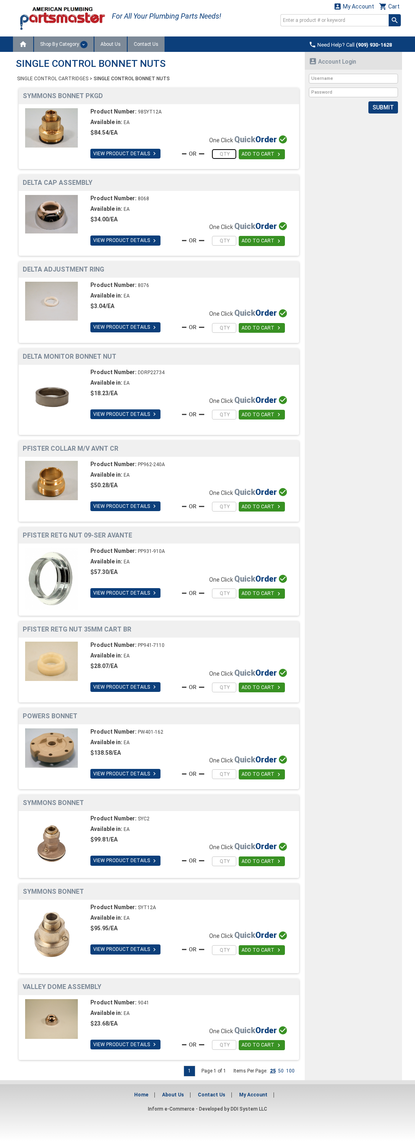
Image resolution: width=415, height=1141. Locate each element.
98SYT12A (150, 112)
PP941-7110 (151, 645)
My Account (354, 6)
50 (281, 1071)
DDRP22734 (151, 372)
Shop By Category (60, 44)
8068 (143, 198)
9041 (143, 1003)
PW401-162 (150, 732)
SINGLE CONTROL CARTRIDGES (52, 78)
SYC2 (144, 819)
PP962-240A (151, 464)
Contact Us (146, 44)
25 (273, 1071)
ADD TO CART (262, 154)
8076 (143, 285)
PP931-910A (151, 551)
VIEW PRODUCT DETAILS (125, 153)
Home (141, 1095)
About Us (111, 44)
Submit (383, 107)
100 (290, 1071)
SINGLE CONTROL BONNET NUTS (132, 78)
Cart (389, 6)
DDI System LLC (249, 1109)
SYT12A (147, 907)
